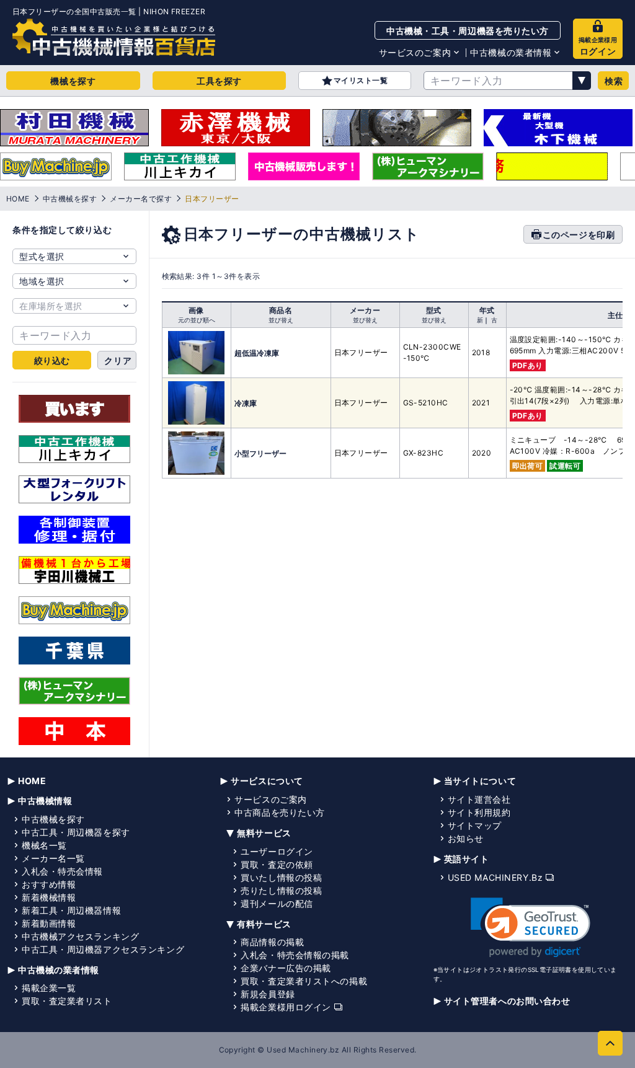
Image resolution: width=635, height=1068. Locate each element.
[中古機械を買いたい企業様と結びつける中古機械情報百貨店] (113, 37)
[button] (530, 927)
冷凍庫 (245, 403)
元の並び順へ (196, 320)
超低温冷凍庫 (256, 353)
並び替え (281, 320)
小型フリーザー (260, 453)
